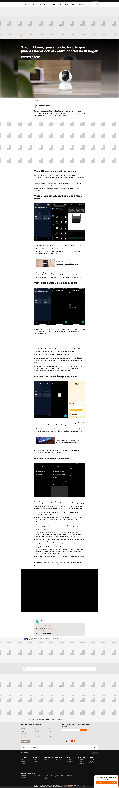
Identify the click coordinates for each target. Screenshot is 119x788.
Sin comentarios (26, 57)
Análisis (59, 4)
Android (67, 36)
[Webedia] (95, 1)
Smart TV (37, 736)
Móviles (35, 4)
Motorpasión (69, 759)
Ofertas (52, 4)
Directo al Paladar (59, 759)
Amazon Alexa (59, 504)
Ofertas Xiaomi (24, 733)
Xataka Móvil (24, 761)
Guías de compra (38, 733)
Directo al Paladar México (59, 776)
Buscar (95, 747)
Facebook (95, 5)
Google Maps (49, 36)
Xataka (22, 759)
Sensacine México (48, 775)
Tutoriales (43, 4)
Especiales (53, 638)
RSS (75, 741)
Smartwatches (38, 728)
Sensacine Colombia (46, 778)
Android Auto (42, 36)
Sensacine (46, 759)
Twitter (97, 5)
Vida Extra (35, 761)
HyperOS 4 (34, 36)
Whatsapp (50, 733)
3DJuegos (35, 759)
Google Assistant (70, 504)
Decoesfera (80, 761)
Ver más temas (25, 741)
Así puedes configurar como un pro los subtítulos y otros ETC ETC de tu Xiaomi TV (47, 719)
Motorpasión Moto (70, 761)
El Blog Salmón (92, 759)
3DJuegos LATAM (36, 775)
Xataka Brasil (24, 777)
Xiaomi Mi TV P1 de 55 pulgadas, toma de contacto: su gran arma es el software (67, 441)
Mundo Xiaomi (24, 767)
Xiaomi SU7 (50, 736)
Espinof (45, 761)
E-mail (39, 57)
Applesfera (23, 763)
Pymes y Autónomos (91, 762)
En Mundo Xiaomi (59, 261)
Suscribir (83, 730)
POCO (62, 36)
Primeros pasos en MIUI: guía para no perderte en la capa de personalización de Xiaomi (69, 263)
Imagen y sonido (70, 4)
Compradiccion (81, 763)
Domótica (81, 4)
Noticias (27, 4)
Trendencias (80, 759)
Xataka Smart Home (25, 765)
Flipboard (37, 57)
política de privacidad (78, 732)
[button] (45, 105)
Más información (69, 786)
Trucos (22, 731)
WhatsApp (56, 36)
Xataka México (24, 775)
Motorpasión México (69, 776)
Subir (94, 753)
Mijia (59, 638)
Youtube (72, 741)
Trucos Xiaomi (24, 736)
